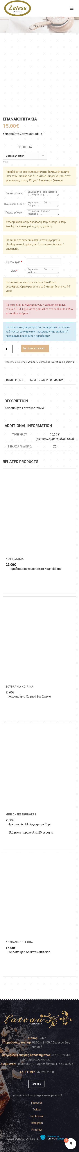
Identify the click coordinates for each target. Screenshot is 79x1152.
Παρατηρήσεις (14, 193)
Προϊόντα (69, 362)
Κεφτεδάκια (15, 558)
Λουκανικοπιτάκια (19, 942)
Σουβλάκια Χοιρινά (22, 686)
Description (14, 379)
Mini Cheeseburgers (21, 814)
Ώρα (14, 270)
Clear (5, 162)
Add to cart (36, 348)
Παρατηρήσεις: (14, 212)
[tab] (15, 379)
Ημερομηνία (14, 262)
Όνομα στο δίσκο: (14, 204)
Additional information (47, 379)
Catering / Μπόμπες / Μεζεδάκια (33, 362)
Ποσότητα (25, 147)
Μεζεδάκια (57, 362)
